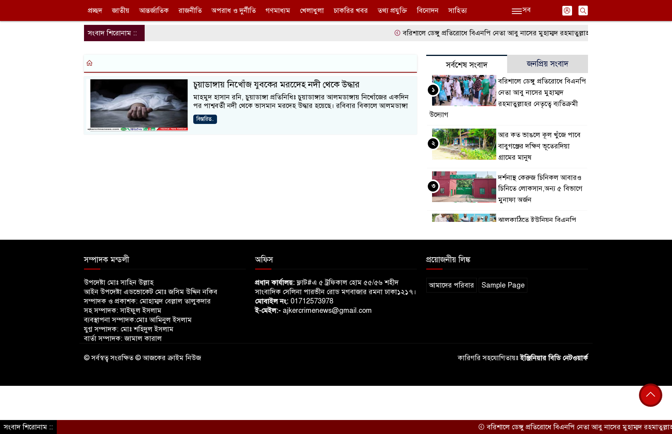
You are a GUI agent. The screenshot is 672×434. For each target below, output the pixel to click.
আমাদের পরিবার (451, 285)
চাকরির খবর (351, 10)
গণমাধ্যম (278, 10)
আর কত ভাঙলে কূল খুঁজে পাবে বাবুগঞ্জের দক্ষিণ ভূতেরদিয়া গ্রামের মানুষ (539, 146)
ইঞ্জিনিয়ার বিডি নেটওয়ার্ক (554, 358)
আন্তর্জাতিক (154, 10)
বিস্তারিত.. (205, 119)
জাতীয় (121, 10)
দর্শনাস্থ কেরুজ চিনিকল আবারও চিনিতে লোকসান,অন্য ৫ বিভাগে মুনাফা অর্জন (540, 188)
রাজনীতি (190, 10)
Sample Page (503, 285)
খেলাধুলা (312, 10)
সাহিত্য (457, 10)
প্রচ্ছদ (95, 10)
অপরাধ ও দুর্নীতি (234, 10)
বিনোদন (428, 10)
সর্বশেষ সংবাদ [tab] (467, 65)
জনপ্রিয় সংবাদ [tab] (548, 64)
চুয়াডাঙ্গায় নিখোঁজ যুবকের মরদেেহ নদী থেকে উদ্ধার (276, 84)
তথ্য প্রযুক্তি (392, 10)
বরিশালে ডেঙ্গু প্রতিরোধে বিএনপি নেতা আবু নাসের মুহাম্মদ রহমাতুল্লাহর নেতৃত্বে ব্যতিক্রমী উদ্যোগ (521, 33)
